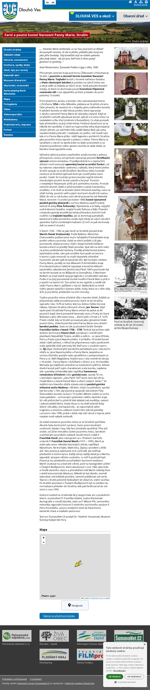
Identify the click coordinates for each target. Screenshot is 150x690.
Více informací (119, 671)
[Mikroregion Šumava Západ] (91, 641)
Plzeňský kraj (46, 662)
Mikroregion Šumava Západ (90, 644)
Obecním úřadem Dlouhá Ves (79, 683)
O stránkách (36, 679)
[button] (125, 682)
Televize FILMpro (85, 662)
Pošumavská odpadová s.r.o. (16, 644)
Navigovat (77, 605)
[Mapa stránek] (141, 2)
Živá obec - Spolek (48, 644)
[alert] (125, 664)
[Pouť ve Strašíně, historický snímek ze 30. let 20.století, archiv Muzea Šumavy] (131, 318)
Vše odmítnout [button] (134, 677)
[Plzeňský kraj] (54, 659)
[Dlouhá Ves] (9, 11)
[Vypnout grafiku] (135, 2)
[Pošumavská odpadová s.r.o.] (16, 641)
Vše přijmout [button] (115, 677)
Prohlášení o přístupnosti (14, 679)
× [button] (144, 644)
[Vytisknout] (146, 2)
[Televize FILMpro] (91, 659)
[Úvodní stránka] (130, 2)
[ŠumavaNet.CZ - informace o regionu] (129, 641)
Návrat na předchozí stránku (59, 616)
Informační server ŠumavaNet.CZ (33, 683)
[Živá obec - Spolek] (54, 641)
